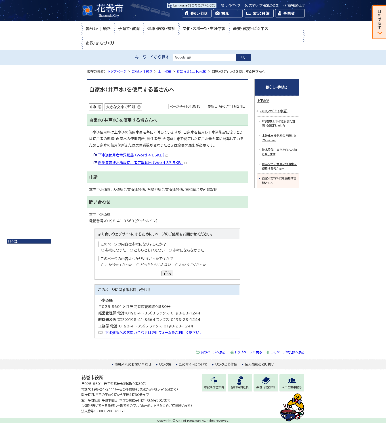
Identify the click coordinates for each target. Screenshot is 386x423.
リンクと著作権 (226, 364)
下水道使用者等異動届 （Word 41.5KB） (131, 155)
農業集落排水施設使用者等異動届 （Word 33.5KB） (140, 162)
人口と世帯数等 (292, 387)
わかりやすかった (118, 265)
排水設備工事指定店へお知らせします (279, 152)
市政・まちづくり (100, 43)
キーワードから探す (152, 57)
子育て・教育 (129, 28)
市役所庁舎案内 (214, 387)
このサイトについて (193, 364)
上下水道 (164, 71)
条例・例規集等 (265, 387)
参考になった (115, 250)
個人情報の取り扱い (260, 364)
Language (194, 5)
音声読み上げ (296, 5)
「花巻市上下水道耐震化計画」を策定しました (278, 123)
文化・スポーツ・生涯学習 (204, 28)
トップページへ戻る (248, 352)
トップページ (117, 71)
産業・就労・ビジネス (250, 28)
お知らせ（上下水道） (191, 71)
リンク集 (165, 364)
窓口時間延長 (240, 387)
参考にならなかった (188, 250)
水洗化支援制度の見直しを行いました (279, 137)
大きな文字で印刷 (121, 107)
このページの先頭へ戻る (288, 352)
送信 (167, 273)
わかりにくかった (192, 265)
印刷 (93, 107)
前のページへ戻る (213, 352)
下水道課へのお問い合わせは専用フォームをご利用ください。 (153, 332)
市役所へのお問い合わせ (133, 364)
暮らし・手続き (98, 28)
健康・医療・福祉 (161, 28)
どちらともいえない (149, 250)
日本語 (12, 241)
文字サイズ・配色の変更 (264, 5)
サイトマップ (232, 5)
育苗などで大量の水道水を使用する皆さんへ (279, 166)
